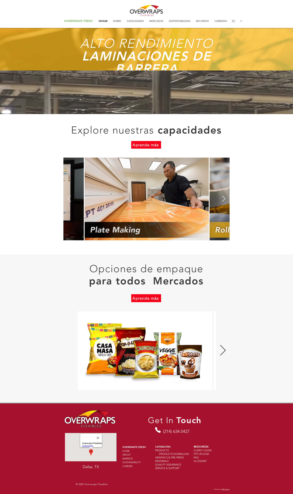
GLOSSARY (200, 461)
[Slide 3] (149, 62)
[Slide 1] (143, 62)
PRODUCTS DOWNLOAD (174, 454)
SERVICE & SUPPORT (167, 468)
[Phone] (158, 429)
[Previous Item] (69, 199)
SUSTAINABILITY (131, 462)
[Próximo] (274, 49)
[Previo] (19, 49)
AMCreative (225, 489)
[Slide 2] (146, 62)
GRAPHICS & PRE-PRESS (169, 457)
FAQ (196, 457)
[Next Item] (224, 199)
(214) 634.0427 (176, 431)
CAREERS (127, 466)
